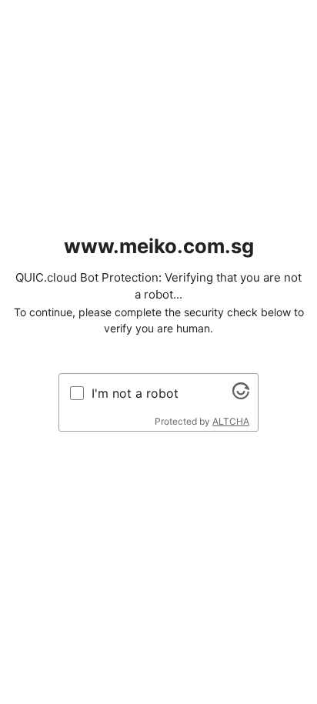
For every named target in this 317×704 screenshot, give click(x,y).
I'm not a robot (135, 393)
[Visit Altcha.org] (240, 394)
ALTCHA (230, 421)
